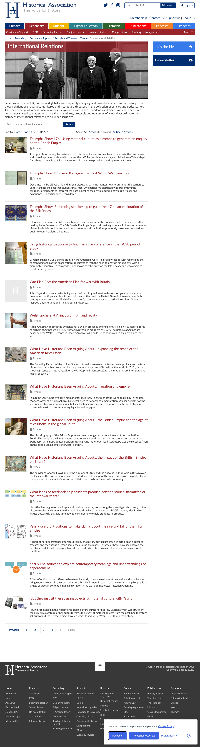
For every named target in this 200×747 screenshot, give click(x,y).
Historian (114, 26)
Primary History (37, 721)
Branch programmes (134, 707)
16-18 (79, 703)
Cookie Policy (166, 726)
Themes (84, 38)
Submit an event (132, 698)
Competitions (119, 32)
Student (58, 26)
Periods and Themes (66, 38)
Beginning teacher (52, 32)
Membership (138, 18)
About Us (10, 703)
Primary (14, 26)
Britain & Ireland (179, 698)
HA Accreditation (97, 32)
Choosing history (85, 716)
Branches (184, 26)
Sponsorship (130, 716)
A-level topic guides (86, 707)
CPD (35, 32)
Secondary (36, 26)
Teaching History (156, 698)
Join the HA (11, 712)
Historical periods (85, 694)
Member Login (12, 716)
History (151, 707)
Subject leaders (75, 32)
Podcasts (162, 26)
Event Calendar (131, 694)
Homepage (11, 694)
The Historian (154, 703)
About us (188, 18)
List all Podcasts (179, 694)
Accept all (117, 735)
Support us (173, 18)
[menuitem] (15, 26)
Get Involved (12, 707)
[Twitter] (105, 5)
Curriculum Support (17, 32)
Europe (174, 703)
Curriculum (34, 694)
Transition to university (88, 712)
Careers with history (86, 721)
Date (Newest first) (25, 132)
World (174, 707)
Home (8, 38)
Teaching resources (173, 32)
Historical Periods (109, 701)
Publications (138, 26)
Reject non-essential (143, 735)
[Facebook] (112, 5)
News (8, 698)
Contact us (156, 18)
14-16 (79, 698)
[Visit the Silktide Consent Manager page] (188, 735)
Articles (93, 132)
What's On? (130, 703)
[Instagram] (118, 5)
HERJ (150, 716)
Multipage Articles (122, 132)
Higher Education (86, 26)
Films (79, 730)
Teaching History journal (145, 32)
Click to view (76, 152)
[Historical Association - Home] (26, 674)
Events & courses (85, 735)
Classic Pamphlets (156, 712)
